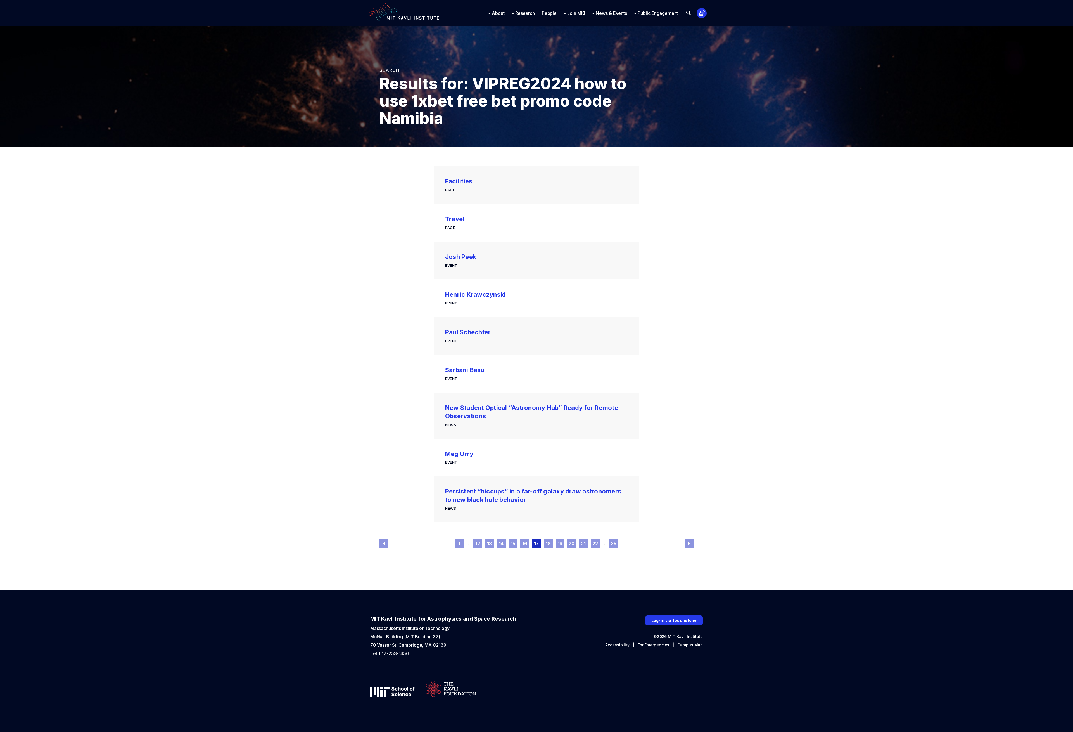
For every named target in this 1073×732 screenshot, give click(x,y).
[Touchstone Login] (701, 13)
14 (501, 543)
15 (513, 543)
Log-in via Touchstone (674, 620)
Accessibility (617, 645)
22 (595, 543)
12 (477, 543)
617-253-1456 (394, 653)
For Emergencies (654, 645)
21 (583, 543)
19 (560, 543)
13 (489, 543)
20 (572, 543)
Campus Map (690, 645)
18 (548, 543)
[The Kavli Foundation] (451, 689)
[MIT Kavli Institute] (404, 13)
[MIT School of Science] (392, 692)
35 (614, 543)
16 (525, 543)
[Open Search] (688, 13)
